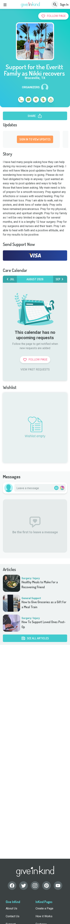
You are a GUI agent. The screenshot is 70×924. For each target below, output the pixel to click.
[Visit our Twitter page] (23, 885)
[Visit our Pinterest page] (46, 885)
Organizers (31, 87)
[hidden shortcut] (12, 100)
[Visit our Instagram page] (35, 885)
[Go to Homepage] (30, 4)
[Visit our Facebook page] (12, 885)
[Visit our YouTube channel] (58, 885)
